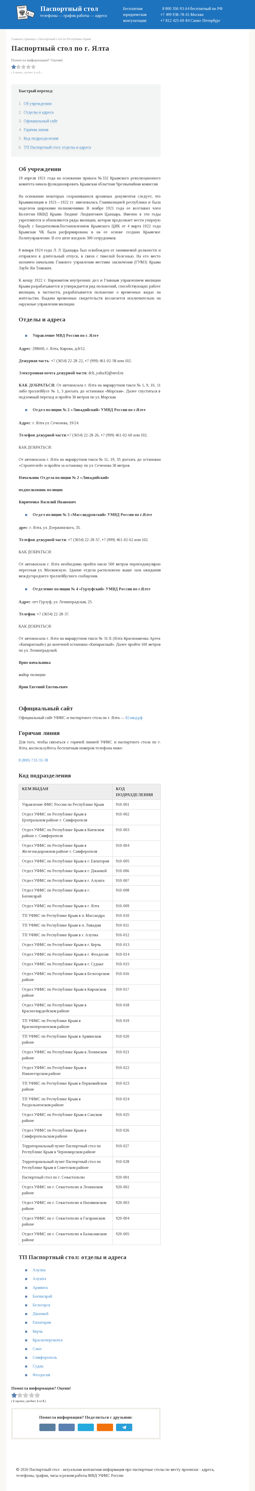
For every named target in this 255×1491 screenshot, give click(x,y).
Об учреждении (38, 103)
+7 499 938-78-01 (175, 14)
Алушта (39, 1279)
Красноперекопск (48, 1340)
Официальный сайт (41, 121)
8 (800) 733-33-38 (33, 760)
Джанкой (40, 1314)
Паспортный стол (69, 8)
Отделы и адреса (39, 112)
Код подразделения (41, 138)
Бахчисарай (42, 1296)
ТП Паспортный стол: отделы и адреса (57, 147)
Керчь (38, 1331)
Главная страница (23, 39)
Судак (38, 1366)
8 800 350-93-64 (175, 8)
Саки (37, 1349)
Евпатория (42, 1322)
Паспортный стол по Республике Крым (64, 39)
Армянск (40, 1287)
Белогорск (41, 1305)
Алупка (39, 1270)
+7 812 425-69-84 (175, 20)
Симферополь (45, 1357)
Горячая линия (36, 130)
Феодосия (41, 1375)
